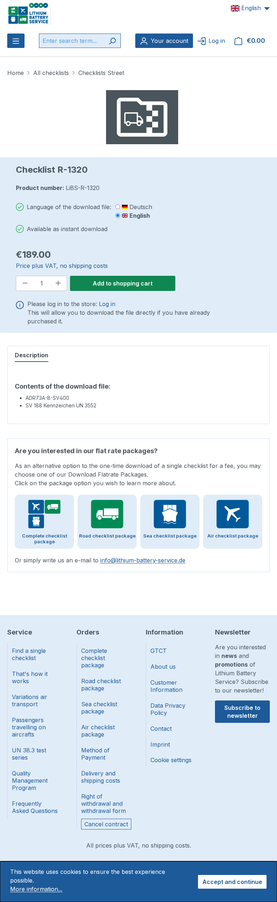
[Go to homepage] (28, 13)
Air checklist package (98, 731)
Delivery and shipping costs (100, 777)
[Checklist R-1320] (142, 117)
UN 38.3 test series (29, 754)
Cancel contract (106, 824)
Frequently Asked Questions (35, 807)
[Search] (112, 41)
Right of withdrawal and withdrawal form (103, 803)
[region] (142, 117)
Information (164, 632)
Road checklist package (101, 684)
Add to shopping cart (123, 283)
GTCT (158, 650)
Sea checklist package (99, 707)
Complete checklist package (94, 658)
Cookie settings (171, 760)
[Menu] (16, 41)
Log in (107, 304)
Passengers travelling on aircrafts (29, 727)
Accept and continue (232, 881)
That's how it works (30, 677)
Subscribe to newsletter (242, 711)
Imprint (160, 744)
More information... (36, 889)
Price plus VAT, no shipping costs (62, 265)
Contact (161, 728)
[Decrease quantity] (25, 283)
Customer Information (166, 686)
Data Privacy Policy (167, 709)
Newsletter (233, 632)
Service (19, 632)
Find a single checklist (29, 654)
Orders (87, 632)
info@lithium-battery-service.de (142, 560)
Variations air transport (29, 700)
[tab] (31, 355)
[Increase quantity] (58, 283)
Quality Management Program (30, 780)
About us (163, 666)
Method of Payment (95, 754)
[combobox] (71, 41)
